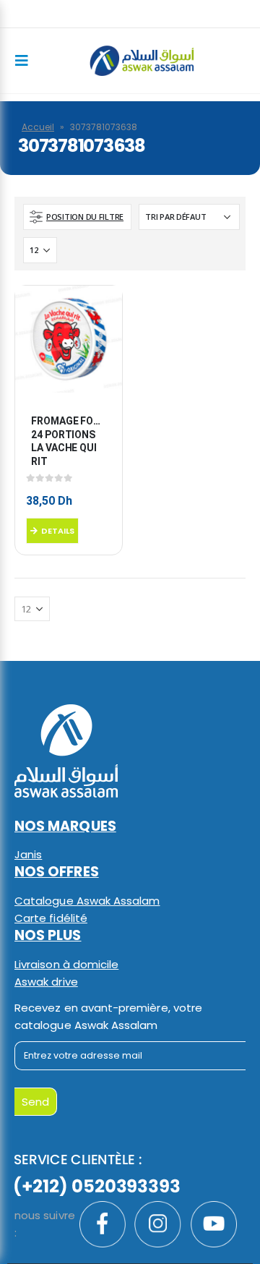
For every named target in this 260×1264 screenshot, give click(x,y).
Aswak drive (46, 981)
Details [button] (57, 531)
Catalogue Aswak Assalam (87, 900)
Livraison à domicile (66, 964)
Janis (28, 854)
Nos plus (48, 935)
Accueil (38, 127)
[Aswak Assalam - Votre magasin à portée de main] (142, 60)
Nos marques (65, 826)
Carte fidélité (50, 918)
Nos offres (56, 871)
